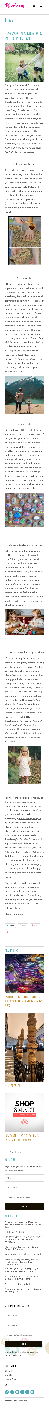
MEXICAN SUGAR (12, 1085)
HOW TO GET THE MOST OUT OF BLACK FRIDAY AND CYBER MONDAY (22, 1138)
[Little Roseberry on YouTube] (17, 1392)
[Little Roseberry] (15, 8)
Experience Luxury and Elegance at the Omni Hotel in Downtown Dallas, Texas (24, 1001)
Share (24, 925)
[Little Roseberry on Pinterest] (22, 1392)
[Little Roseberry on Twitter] (7, 1392)
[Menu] (34, 5)
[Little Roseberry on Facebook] (12, 1392)
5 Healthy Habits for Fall (17, 1284)
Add (11, 932)
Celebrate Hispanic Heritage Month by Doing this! (23, 1290)
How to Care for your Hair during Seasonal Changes (21, 1248)
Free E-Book (10, 1379)
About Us (9, 1371)
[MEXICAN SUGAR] (24, 1047)
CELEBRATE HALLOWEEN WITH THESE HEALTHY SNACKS (22, 1270)
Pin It (36, 925)
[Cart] (41, 5)
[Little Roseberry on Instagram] (27, 1392)
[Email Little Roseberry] (32, 1392)
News (9, 19)
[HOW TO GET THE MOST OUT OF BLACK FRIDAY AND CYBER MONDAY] (24, 1112)
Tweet (11, 925)
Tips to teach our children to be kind (23, 1254)
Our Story (9, 1375)
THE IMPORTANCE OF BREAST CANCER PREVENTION (21, 1278)
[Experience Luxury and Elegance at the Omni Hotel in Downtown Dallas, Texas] (24, 973)
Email (23, 932)
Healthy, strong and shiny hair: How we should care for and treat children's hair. (22, 1262)
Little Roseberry (20, 1401)
